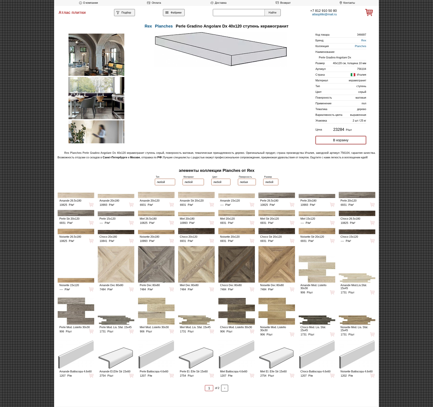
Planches (164, 26)
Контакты (349, 2)
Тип (157, 177)
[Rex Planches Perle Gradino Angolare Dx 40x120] (220, 49)
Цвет (214, 177)
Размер (268, 177)
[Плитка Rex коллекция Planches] (96, 55)
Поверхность (245, 177)
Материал (189, 177)
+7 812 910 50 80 (323, 10)
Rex (363, 40)
